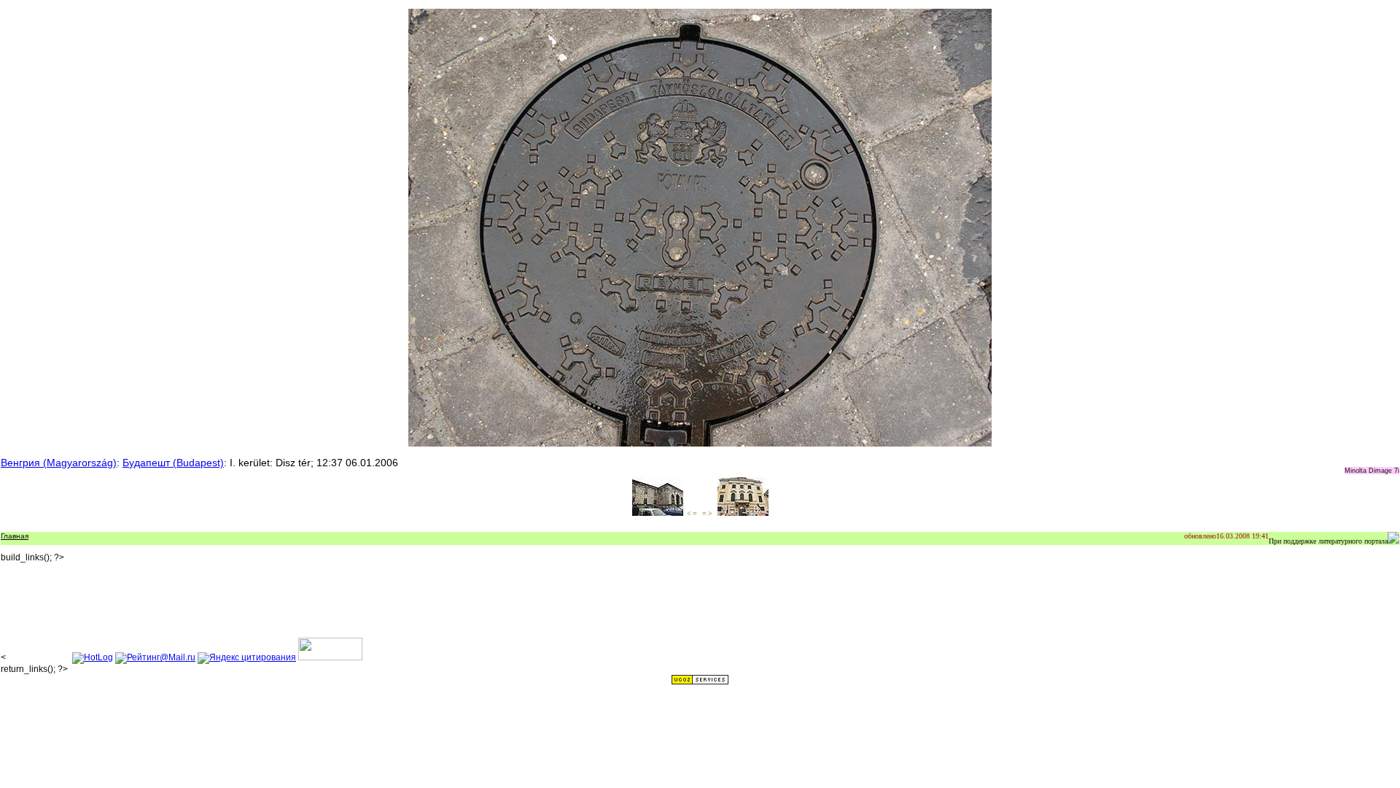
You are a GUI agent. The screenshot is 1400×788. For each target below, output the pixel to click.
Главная (14, 536)
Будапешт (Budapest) (173, 462)
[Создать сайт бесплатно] (700, 682)
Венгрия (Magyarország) (59, 462)
